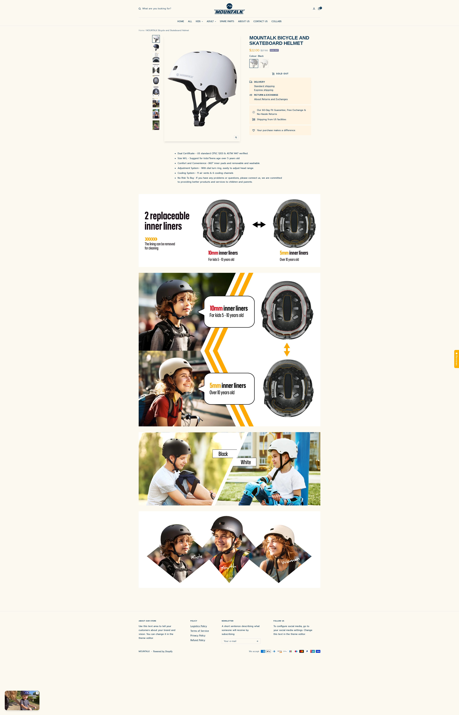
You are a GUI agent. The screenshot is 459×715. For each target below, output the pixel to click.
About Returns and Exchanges (271, 99)
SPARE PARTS (227, 21)
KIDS (198, 21)
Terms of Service (199, 631)
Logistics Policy (198, 626)
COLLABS (276, 21)
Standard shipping (264, 86)
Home (141, 30)
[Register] (257, 641)
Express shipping (263, 90)
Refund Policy (197, 640)
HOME (180, 21)
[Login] (314, 9)
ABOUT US (244, 21)
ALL (190, 21)
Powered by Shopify (162, 651)
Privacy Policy (197, 635)
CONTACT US (260, 21)
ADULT (211, 21)
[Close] (37, 692)
